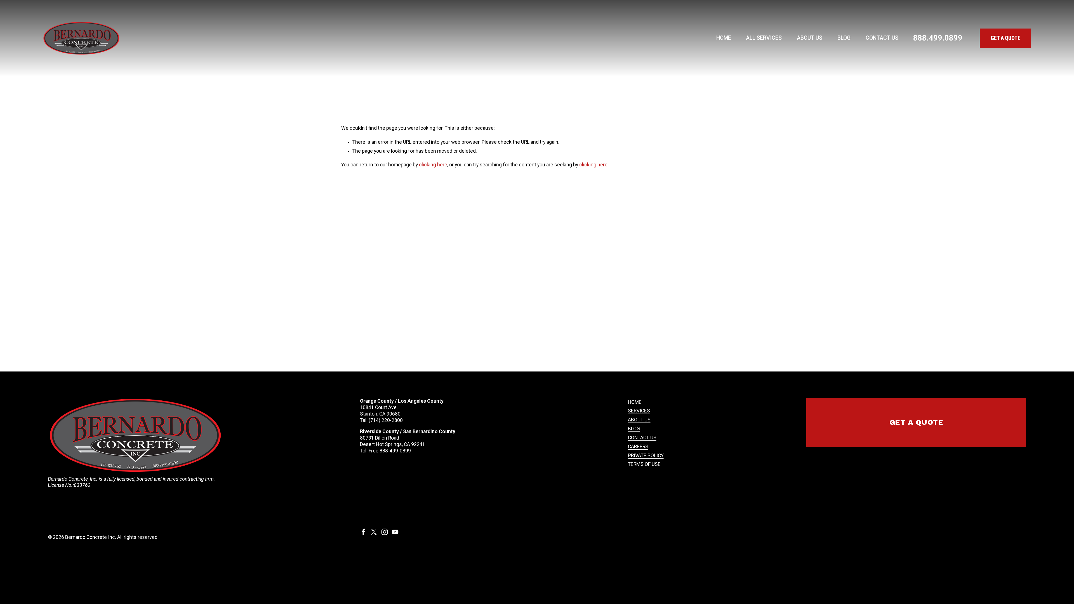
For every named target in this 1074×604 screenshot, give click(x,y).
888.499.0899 (937, 38)
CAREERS (638, 446)
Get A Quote (1005, 38)
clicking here (433, 164)
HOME (635, 402)
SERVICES (639, 411)
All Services (764, 38)
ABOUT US (639, 420)
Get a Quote (916, 422)
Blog (844, 38)
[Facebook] (363, 531)
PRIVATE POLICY (646, 455)
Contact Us (882, 38)
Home (723, 38)
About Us (809, 38)
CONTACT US (642, 437)
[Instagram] (384, 531)
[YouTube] (395, 531)
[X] (374, 531)
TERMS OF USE (644, 464)
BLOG (634, 428)
